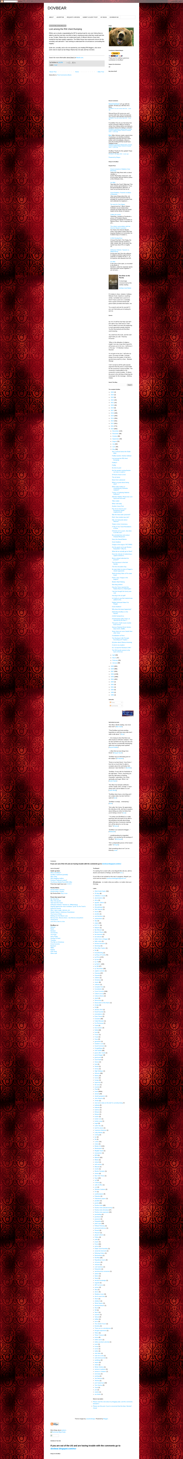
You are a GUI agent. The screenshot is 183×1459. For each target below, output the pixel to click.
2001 (112, 687)
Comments (114, 705)
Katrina (53, 949)
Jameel (97, 1094)
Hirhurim (97, 1073)
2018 (112, 408)
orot (96, 1187)
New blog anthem (117, 584)
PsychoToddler (113, 747)
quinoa (97, 1246)
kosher (97, 1116)
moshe (97, 1169)
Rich (110, 135)
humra (97, 1078)
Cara (124, 813)
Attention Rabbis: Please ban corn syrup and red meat (122, 497)
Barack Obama (99, 932)
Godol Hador (113, 781)
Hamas (97, 1062)
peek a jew (98, 1223)
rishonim (97, 1264)
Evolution (97, 1018)
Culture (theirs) (99, 996)
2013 (112, 421)
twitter (96, 1351)
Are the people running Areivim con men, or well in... (121, 471)
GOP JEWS (98, 1050)
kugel (96, 1123)
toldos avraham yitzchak (102, 1342)
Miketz (97, 1160)
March (114, 657)
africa (96, 900)
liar (95, 1137)
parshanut (98, 1216)
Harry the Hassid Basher (119, 539)
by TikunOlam (99, 968)
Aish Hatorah (98, 909)
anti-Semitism (99, 916)
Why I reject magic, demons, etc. (60, 910)
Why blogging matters (57, 878)
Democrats (98, 1000)
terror (96, 1321)
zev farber (98, 1394)
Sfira (96, 1289)
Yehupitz (116, 844)
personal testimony (100, 1228)
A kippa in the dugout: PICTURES (122, 544)
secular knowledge (100, 1280)
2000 (112, 689)
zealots (97, 1392)
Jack (115, 798)
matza (96, 1144)
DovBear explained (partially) (59, 874)
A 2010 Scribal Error (116, 238)
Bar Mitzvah (98, 930)
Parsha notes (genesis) (102, 1212)
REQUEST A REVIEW (73, 17)
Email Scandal (99, 1012)
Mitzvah (97, 1166)
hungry (97, 1080)
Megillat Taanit (99, 1150)
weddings (97, 1360)
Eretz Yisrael (98, 1016)
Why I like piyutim (56, 901)
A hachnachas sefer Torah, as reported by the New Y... (121, 619)
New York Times (99, 1175)
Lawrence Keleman (100, 1130)
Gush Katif (98, 1059)
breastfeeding (99, 952)
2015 (112, 415)
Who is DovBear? (56, 872)
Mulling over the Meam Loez (59, 916)
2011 (112, 426)
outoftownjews (99, 1194)
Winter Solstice (99, 1367)
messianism (98, 1153)
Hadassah (112, 831)
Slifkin (52, 947)
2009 (112, 666)
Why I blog (54, 876)
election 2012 (99, 1009)
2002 (112, 684)
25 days (97, 893)
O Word (97, 1182)
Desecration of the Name (102, 1002)
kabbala (97, 1105)
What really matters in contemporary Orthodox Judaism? (120, 488)
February (115, 660)
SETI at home (99, 1285)
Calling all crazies (115, 214)
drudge (97, 1005)
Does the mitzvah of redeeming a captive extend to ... (122, 554)
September (115, 439)
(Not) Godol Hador (100, 891)
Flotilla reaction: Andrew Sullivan (121, 456)
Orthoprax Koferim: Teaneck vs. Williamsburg (64, 904)
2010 (112, 428)
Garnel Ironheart (114, 104)
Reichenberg (98, 1255)
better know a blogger (101, 939)
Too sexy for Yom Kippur (117, 204)
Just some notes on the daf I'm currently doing (109, 1103)
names (97, 1173)
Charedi (97, 975)
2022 (112, 400)
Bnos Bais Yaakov (100, 948)
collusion (97, 984)
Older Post (101, 72)
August (114, 441)
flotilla (96, 1030)
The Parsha (54, 932)
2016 (112, 413)
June (114, 446)
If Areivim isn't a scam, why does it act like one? (122, 531)
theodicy (97, 1326)
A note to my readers (118, 645)
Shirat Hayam (99, 1303)
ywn (96, 1390)
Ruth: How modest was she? (120, 517)
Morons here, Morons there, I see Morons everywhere (67, 917)
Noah (96, 1178)
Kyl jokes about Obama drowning (122, 642)
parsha (97, 1203)
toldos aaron (98, 1339)
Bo (95, 950)
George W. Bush (55, 938)
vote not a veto (99, 1355)
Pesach (97, 1230)
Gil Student (119, 758)
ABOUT (51, 17)
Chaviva (115, 826)
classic (97, 982)
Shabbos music (99, 1294)
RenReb (128, 768)
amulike (97, 914)
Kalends (97, 1107)
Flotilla (114, 465)
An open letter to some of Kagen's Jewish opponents (122, 570)
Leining (97, 1134)
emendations (98, 1014)
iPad (96, 1089)
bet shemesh (98, 934)
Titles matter (115, 501)
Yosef (96, 1387)
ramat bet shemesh (100, 1251)
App (96, 920)
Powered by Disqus (114, 157)
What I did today (117, 503)
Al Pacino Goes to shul (119, 474)
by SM (96, 966)
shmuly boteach (99, 1305)
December (115, 431)
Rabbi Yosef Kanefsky (101, 1248)
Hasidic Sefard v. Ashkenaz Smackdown (63, 912)
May (113, 449)
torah (96, 1344)
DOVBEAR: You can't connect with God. (118, 108)
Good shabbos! (116, 606)
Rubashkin (98, 1269)
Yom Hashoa (98, 1385)
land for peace (99, 1128)
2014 (112, 418)
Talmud (97, 1317)
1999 (112, 692)
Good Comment (99, 1046)
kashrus (97, 1109)
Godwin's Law (99, 1043)
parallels (97, 1200)
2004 (112, 679)
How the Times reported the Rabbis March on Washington (121, 587)
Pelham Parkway (100, 1226)
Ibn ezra (97, 1084)
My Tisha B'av (55, 899)
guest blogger (99, 1055)
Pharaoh (97, 1232)
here (121, 872)
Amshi (96, 911)
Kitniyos (97, 1112)
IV (70, 884)
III (69, 884)
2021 (112, 402)
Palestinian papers (100, 1198)
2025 (112, 392)
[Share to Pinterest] (75, 63)
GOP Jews (54, 951)
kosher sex (98, 1119)
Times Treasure (99, 1335)
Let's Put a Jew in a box (58, 921)
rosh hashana (99, 1267)
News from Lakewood (118, 480)
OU (96, 1191)
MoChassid (118, 839)
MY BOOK (104, 17)
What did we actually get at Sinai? (122, 551)
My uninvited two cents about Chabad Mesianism (121, 535)
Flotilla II (114, 462)
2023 (112, 397)
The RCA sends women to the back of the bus (121, 651)
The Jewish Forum (100, 1323)
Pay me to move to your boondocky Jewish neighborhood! (119, 510)
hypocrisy (97, 1082)
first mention (98, 1028)
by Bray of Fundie (100, 955)
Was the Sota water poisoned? (121, 514)
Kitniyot (97, 1114)
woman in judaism (100, 1369)
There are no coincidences (103, 1328)
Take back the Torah (57, 902)
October (115, 436)
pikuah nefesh (99, 1235)
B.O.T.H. (97, 925)
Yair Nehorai (98, 1378)
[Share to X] (71, 63)
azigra (96, 923)
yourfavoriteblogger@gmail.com (116, 878)
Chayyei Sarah (117, 753)
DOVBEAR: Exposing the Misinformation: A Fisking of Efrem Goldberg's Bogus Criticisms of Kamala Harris (120, 130)
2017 (112, 410)
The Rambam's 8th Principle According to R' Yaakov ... (120, 638)
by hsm (97, 959)
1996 (112, 695)
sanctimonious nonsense (102, 1271)
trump (96, 1346)
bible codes (98, 941)
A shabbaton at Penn (118, 635)
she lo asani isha (100, 1296)
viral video (98, 1353)
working (97, 1376)
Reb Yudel (119, 726)
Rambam (53, 946)
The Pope (53, 934)
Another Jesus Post (118, 506)
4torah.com (79, 57)
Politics (97, 1237)
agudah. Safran (99, 902)
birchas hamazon (100, 943)
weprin (97, 1362)
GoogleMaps (98, 1048)
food (96, 1032)
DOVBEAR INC (114, 17)
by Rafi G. (98, 964)
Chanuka (97, 973)
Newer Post (52, 72)
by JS (96, 961)
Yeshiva (97, 1380)
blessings (97, 946)
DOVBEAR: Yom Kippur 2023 (115, 154)
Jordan (97, 1100)
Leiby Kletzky (99, 1132)
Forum (97, 1034)
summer (97, 1314)
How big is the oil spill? (119, 595)
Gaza (96, 1039)
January (115, 663)
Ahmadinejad (99, 907)
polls (96, 1239)
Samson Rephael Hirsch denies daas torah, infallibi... (121, 627)
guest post (98, 1057)
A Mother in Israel (100, 895)
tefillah (97, 1319)
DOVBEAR (57, 8)
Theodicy (53, 940)
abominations (99, 898)
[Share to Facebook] (73, 63)
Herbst (97, 1066)
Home (77, 72)
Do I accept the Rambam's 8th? (121, 647)
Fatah (96, 1025)
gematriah (98, 1041)
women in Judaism (100, 1371)
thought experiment (100, 1330)
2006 (112, 674)
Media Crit (98, 1146)
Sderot (97, 1276)
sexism (97, 1287)
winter (96, 1364)
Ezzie (110, 803)
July (113, 444)
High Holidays (99, 1071)
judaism (63, 1430)
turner (96, 1348)
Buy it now (64, 893)
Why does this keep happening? (121, 609)
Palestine (97, 1196)
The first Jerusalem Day (119, 566)
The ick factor (116, 477)
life (95, 1139)
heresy (97, 1068)
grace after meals (100, 1053)
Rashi (52, 929)
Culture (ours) (99, 993)
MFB (96, 1155)
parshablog (98, 1214)
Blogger (105, 1418)
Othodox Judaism (100, 1189)
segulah (97, 1282)
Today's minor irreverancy (120, 524)
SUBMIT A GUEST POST (90, 17)
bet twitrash (98, 936)
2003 (112, 682)
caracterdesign (90, 1418)
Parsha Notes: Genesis (57, 889)
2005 (112, 676)
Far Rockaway (99, 1023)
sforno (96, 1292)
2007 (112, 671)
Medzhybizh (98, 1148)
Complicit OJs (99, 987)
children (97, 977)
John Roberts (99, 1098)
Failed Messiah (99, 1021)
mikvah (97, 1162)
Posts (113, 702)
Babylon (97, 927)
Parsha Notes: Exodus (57, 891)
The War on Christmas (57, 942)
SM (96, 1310)
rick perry (97, 1262)
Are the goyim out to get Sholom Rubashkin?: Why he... (121, 548)
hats (96, 1064)
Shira (122, 734)
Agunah (97, 905)
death (96, 998)
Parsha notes (99, 1205)
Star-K (96, 1312)
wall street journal (100, 1358)
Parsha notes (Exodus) (101, 1210)
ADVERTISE (60, 17)
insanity (97, 1087)
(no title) (112, 182)
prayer (97, 1242)
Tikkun (97, 1333)
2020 (112, 405)
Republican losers (100, 1260)
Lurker (97, 1141)
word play (97, 1374)
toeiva (96, 1337)
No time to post (116, 468)
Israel (55, 65)
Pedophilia (98, 1221)
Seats (96, 1278)
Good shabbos (116, 542)
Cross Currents (55, 944)
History (97, 1075)
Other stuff (54, 953)
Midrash (53, 927)
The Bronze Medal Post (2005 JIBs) (61, 882)
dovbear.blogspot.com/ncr (111, 864)
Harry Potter (54, 936)
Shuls (96, 1308)
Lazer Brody (112, 790)
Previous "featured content (59, 880)
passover (97, 1219)
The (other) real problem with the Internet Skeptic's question (120, 227)
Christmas (98, 980)
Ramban (53, 931)
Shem (96, 1298)
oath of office (98, 1185)
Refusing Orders (100, 1253)
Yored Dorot (54, 919)
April (113, 655)
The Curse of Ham (56, 914)
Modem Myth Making (118, 582)
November (115, 433)
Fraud (96, 1037)
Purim (96, 1244)
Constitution (98, 989)
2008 (112, 669)
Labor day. (98, 1125)
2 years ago (115, 131)
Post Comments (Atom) (64, 75)
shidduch (97, 1301)
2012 (112, 423)
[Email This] (68, 63)
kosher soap (98, 1121)
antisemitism (98, 918)
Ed (95, 1007)
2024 (112, 394)
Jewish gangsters (100, 1096)
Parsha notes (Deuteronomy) (103, 1207)
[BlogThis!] (69, 63)
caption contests (99, 971)
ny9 (96, 1180)
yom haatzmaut (99, 1383)
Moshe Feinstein (100, 1171)
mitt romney (98, 1164)
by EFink (97, 957)
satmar (97, 1273)
